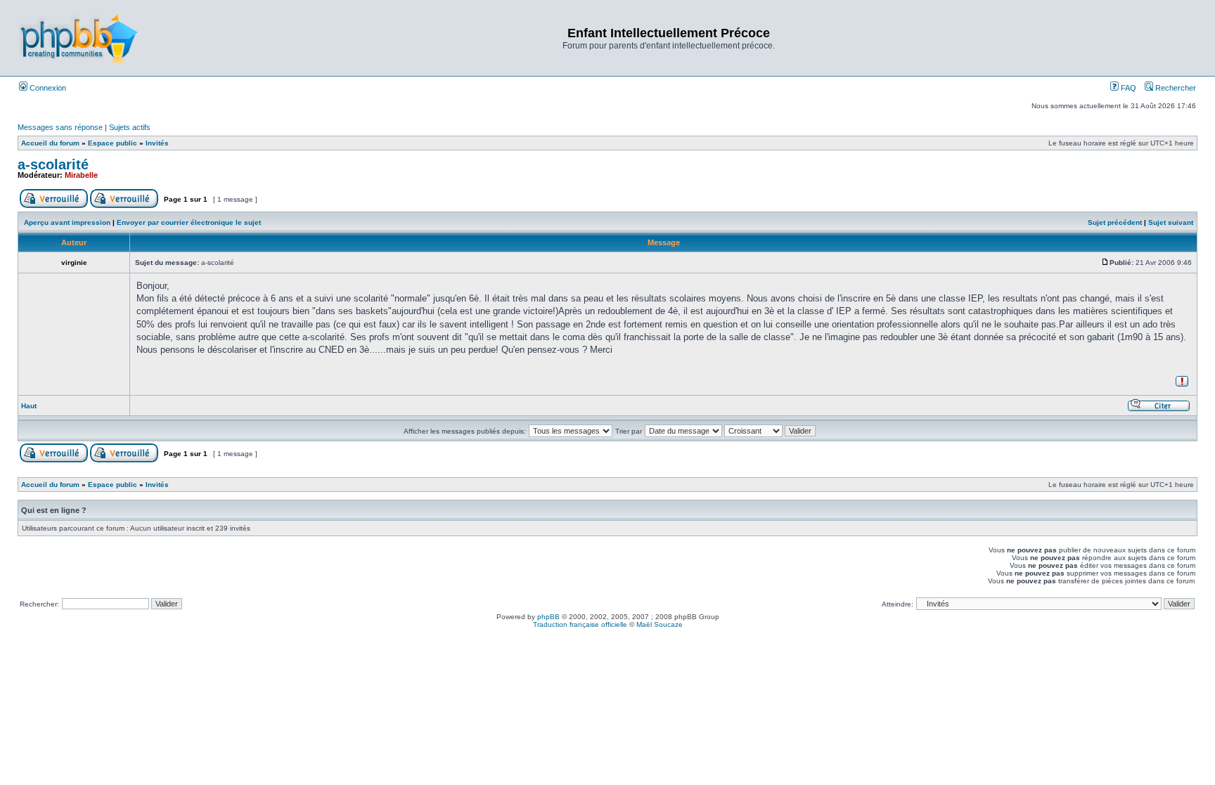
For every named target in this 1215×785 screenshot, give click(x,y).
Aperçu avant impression (67, 222)
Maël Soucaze (659, 624)
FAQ (1127, 88)
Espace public (112, 143)
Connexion (46, 88)
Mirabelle (81, 175)
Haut (29, 406)
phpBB (548, 617)
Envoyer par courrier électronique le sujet (189, 222)
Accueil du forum (50, 143)
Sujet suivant (1170, 222)
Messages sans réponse (60, 127)
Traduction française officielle (580, 624)
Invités (157, 143)
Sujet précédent (1115, 222)
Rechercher (1174, 88)
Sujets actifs (129, 127)
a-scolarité (53, 164)
